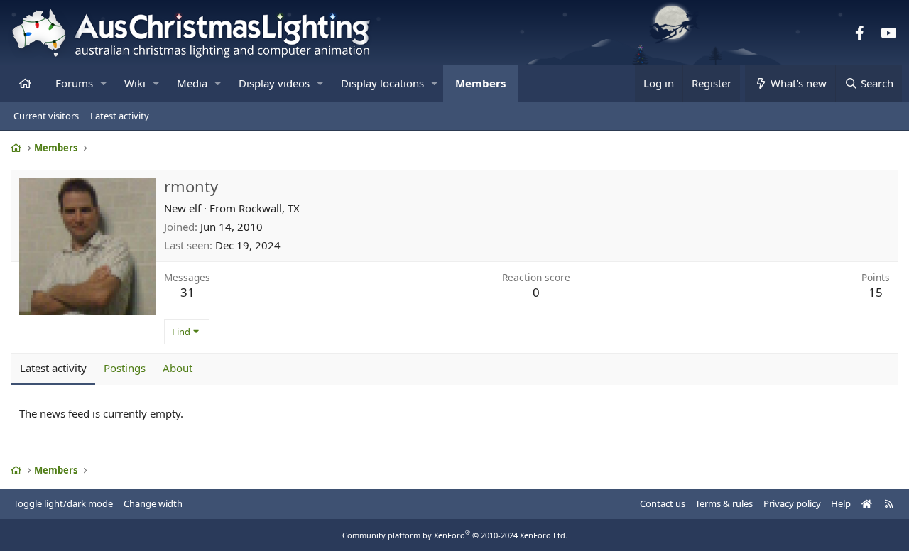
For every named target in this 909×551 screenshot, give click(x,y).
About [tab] (177, 368)
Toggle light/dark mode (63, 503)
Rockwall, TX (269, 208)
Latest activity (119, 115)
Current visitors (46, 115)
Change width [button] (153, 503)
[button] (103, 83)
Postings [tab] (125, 368)
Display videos (274, 83)
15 (876, 292)
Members (480, 83)
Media (192, 83)
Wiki (135, 83)
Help (841, 503)
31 (187, 292)
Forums (74, 83)
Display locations (382, 83)
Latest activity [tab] (53, 368)
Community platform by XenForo (454, 535)
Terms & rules (724, 503)
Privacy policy (792, 503)
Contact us (662, 503)
